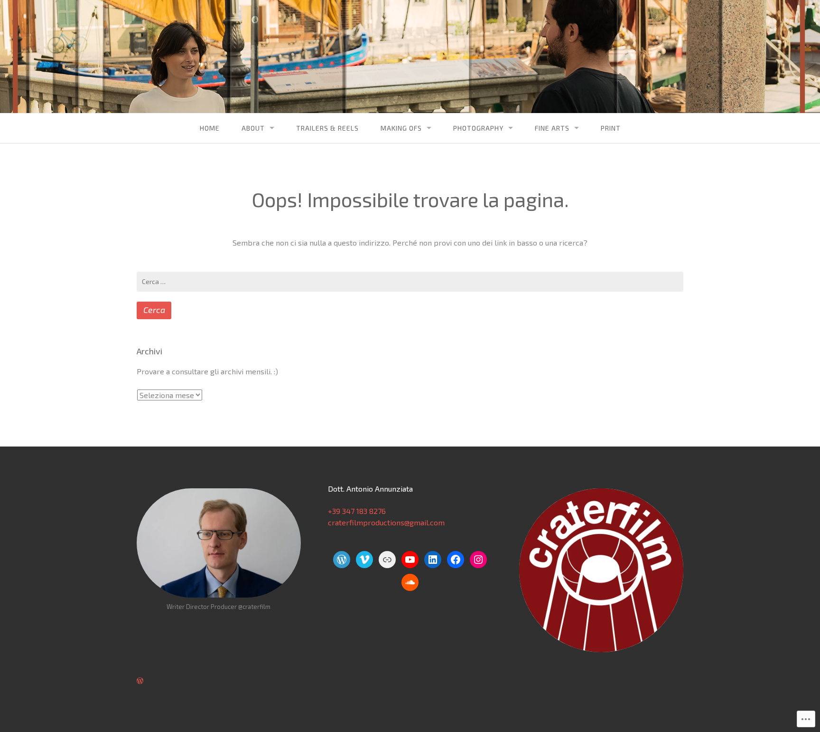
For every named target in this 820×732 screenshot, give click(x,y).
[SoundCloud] (410, 582)
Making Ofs (401, 128)
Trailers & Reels (327, 128)
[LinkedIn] (432, 559)
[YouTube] (410, 559)
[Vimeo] (364, 559)
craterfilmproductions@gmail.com (386, 522)
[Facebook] (455, 559)
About (253, 128)
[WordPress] (341, 559)
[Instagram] (478, 559)
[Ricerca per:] (410, 282)
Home (210, 128)
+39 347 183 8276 (357, 510)
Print (611, 128)
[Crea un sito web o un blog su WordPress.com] (140, 680)
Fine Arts (552, 128)
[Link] (387, 559)
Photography (478, 128)
